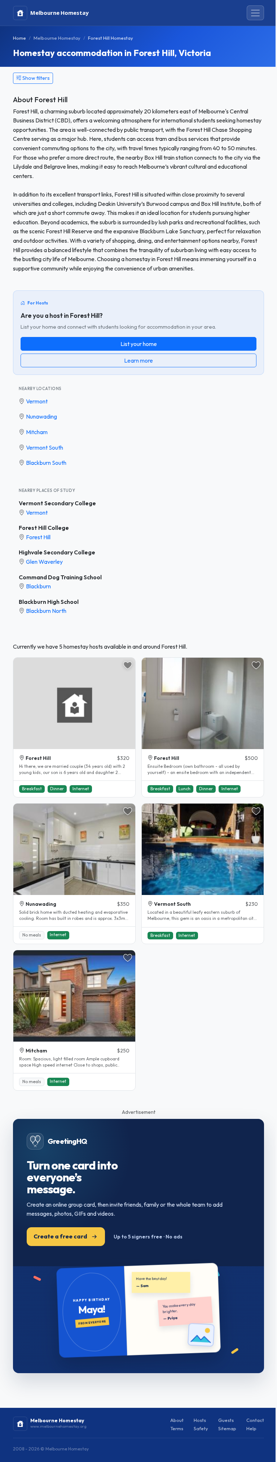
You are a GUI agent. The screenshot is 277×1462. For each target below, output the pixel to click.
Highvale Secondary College (57, 552)
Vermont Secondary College (57, 503)
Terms (176, 1428)
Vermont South (44, 447)
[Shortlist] (127, 665)
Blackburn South (46, 462)
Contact (255, 1420)
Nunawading (41, 416)
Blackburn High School (49, 601)
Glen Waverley (44, 561)
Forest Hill (38, 537)
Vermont (37, 401)
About (177, 1420)
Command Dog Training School (60, 577)
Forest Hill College (44, 527)
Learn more (138, 360)
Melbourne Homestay (57, 38)
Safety (201, 1428)
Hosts (200, 1420)
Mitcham (37, 432)
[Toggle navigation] (255, 13)
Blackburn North (46, 610)
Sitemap (227, 1428)
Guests (226, 1420)
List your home (138, 343)
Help (251, 1428)
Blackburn (38, 586)
